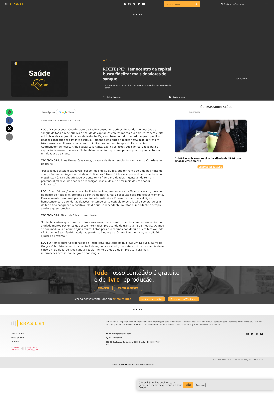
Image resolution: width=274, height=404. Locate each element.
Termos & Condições (242, 359)
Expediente (258, 359)
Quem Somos (17, 333)
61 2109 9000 (115, 338)
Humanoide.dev (147, 364)
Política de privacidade (222, 359)
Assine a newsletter (151, 299)
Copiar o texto (179, 97)
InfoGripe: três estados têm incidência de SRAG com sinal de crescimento (208, 159)
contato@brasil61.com (120, 334)
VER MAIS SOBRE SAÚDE (210, 166)
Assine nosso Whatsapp (183, 299)
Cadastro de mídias (128, 288)
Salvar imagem (113, 97)
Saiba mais (103, 288)
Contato (15, 341)
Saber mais (200, 385)
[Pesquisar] (196, 4)
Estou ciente (188, 385)
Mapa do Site (17, 337)
